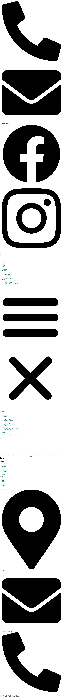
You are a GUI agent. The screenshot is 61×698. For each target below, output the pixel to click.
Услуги (3, 279)
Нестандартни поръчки (8, 282)
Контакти (3, 284)
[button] (30, 347)
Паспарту (6, 277)
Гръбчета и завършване (8, 278)
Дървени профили (7, 271)
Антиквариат (4, 269)
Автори (3, 266)
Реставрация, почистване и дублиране (11, 280)
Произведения (5, 267)
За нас (3, 264)
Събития (3, 265)
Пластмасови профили (8, 274)
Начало (3, 262)
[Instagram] (4, 458)
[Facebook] (1, 458)
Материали (4, 270)
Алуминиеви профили (8, 273)
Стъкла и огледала (7, 275)
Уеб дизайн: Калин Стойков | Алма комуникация (9, 696)
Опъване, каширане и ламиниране (11, 283)
